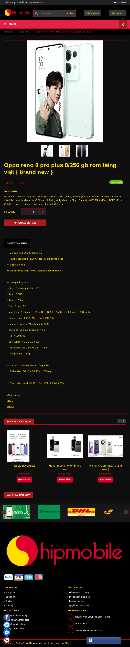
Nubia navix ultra (24, 465)
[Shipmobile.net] (65, 550)
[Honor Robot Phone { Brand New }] (65, 446)
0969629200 (81, 623)
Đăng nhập (92, 13)
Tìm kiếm (67, 13)
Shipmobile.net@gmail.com (88, 630)
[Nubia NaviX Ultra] (24, 446)
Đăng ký (117, 13)
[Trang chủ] (17, 12)
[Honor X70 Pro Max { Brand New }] (105, 445)
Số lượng (9, 212)
